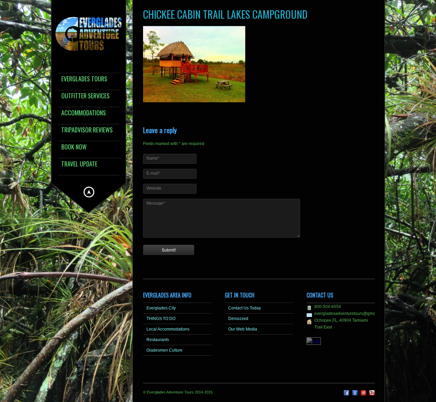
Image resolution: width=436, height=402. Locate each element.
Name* (152, 158)
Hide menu (89, 192)
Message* (155, 203)
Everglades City (161, 308)
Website (153, 188)
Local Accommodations (167, 329)
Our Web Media (242, 329)
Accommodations (83, 113)
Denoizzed (238, 318)
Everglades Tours (84, 79)
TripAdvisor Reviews (87, 130)
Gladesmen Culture (164, 350)
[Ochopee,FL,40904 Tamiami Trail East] (314, 341)
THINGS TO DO (160, 318)
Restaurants (157, 339)
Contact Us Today (244, 308)
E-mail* (153, 173)
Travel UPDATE (79, 164)
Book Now (74, 147)
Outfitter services (85, 96)
